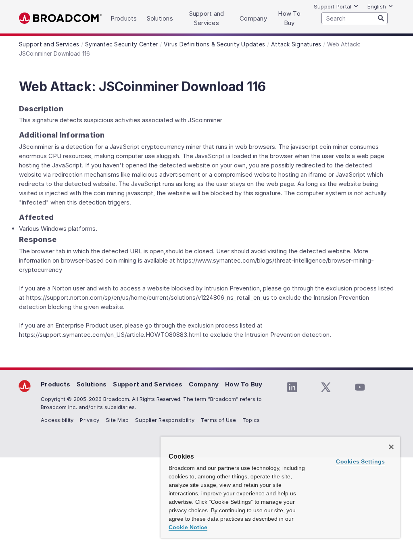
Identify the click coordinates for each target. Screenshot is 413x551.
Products (55, 384)
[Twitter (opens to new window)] (326, 387)
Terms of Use (218, 420)
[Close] (391, 447)
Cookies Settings (360, 461)
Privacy (89, 420)
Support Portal (333, 6)
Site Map (117, 420)
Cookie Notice (188, 527)
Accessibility (57, 420)
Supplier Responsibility (164, 420)
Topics (251, 420)
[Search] (381, 18)
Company (204, 384)
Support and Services (147, 384)
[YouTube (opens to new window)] (360, 387)
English (376, 6)
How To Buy (244, 384)
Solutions (91, 384)
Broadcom (60, 18)
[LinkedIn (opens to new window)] (292, 387)
